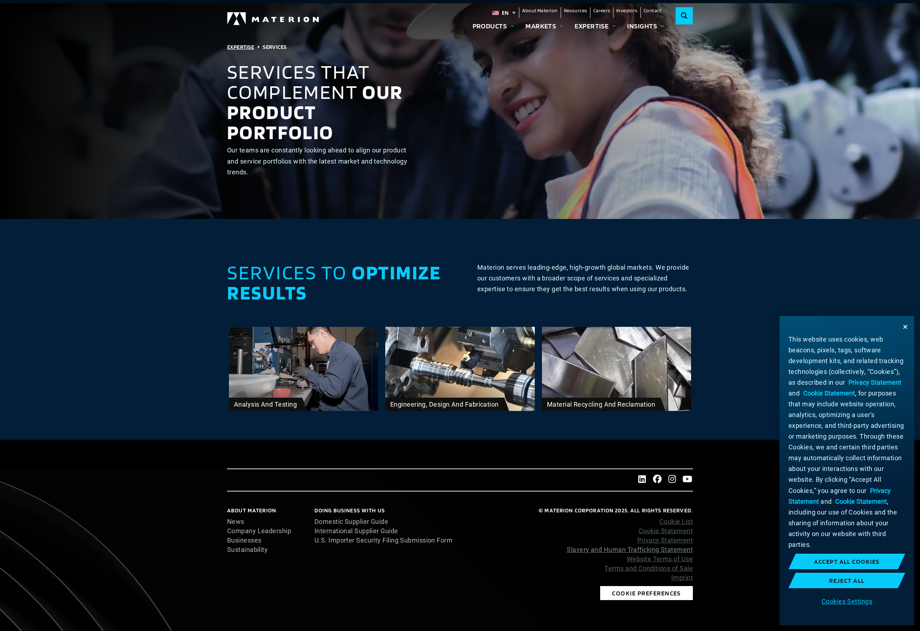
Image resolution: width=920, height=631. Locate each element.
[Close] (905, 327)
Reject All (847, 580)
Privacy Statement (665, 540)
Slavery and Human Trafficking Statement (630, 549)
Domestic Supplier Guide (351, 521)
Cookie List (676, 521)
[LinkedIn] (642, 480)
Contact (652, 10)
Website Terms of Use (660, 559)
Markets (540, 26)
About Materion (539, 10)
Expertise (591, 26)
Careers (601, 10)
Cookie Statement (666, 531)
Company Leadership (259, 531)
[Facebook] (657, 480)
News (235, 521)
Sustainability (247, 549)
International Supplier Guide (356, 531)
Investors (627, 10)
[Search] (684, 15)
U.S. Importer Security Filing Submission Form (383, 540)
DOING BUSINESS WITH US (349, 510)
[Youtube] (687, 480)
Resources (575, 10)
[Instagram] (672, 480)
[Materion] (273, 19)
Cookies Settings (847, 601)
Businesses (244, 540)
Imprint (682, 577)
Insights (642, 26)
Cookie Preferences (646, 593)
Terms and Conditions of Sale (648, 568)
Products (490, 26)
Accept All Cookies (847, 561)
